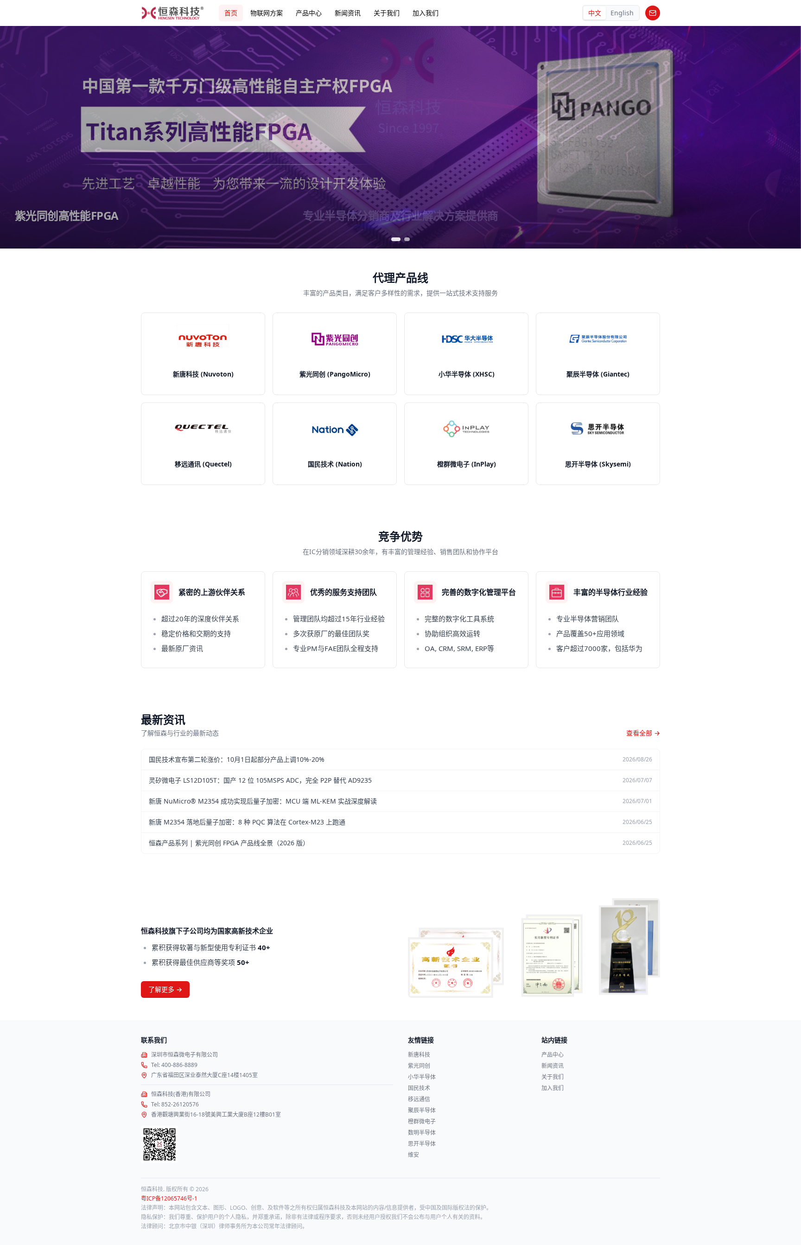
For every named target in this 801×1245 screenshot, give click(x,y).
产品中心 (309, 12)
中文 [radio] (594, 12)
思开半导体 (422, 1144)
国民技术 (419, 1088)
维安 (413, 1155)
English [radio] (622, 12)
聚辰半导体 (422, 1110)
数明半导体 (422, 1132)
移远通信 (419, 1099)
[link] (203, 354)
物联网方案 (266, 12)
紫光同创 (419, 1066)
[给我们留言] (652, 13)
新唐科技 (419, 1055)
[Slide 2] (408, 239)
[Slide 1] (396, 239)
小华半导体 (422, 1077)
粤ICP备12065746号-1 (169, 1198)
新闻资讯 (348, 12)
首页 (230, 12)
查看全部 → (643, 732)
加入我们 (426, 12)
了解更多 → (165, 989)
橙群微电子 (422, 1121)
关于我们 (387, 12)
